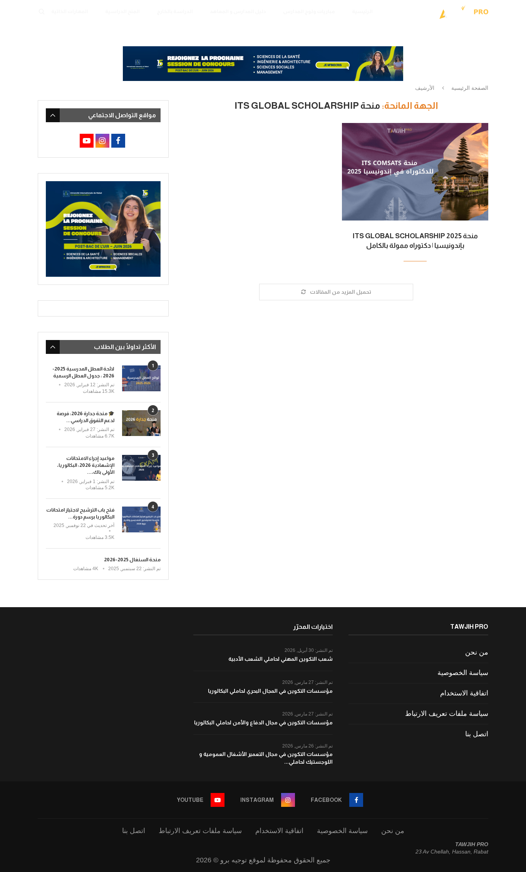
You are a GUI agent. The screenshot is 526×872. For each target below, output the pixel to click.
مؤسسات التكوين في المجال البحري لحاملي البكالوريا (270, 691)
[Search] (41, 11)
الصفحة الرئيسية (469, 88)
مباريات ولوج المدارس (309, 11)
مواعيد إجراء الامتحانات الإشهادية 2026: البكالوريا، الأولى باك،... (85, 465)
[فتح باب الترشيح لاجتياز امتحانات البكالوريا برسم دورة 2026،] (141, 519)
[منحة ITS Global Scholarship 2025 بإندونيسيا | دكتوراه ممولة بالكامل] (415, 172)
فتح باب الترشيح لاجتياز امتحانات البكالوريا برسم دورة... (80, 513)
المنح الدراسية (122, 11)
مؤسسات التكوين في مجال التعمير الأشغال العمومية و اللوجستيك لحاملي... (266, 758)
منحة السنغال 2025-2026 (132, 559)
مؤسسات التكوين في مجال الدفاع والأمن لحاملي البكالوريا (263, 722)
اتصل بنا (476, 734)
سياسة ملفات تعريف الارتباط (446, 713)
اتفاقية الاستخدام (464, 693)
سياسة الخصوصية (462, 673)
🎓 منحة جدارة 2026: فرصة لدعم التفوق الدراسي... (85, 417)
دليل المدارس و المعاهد (238, 11)
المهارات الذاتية (69, 11)
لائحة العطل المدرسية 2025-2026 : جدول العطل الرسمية (83, 372)
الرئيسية (362, 11)
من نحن (476, 652)
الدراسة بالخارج (175, 11)
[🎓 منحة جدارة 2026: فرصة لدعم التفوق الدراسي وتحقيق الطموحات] (141, 423)
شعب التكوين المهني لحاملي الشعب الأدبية (280, 659)
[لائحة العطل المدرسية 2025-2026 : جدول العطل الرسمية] (141, 378)
